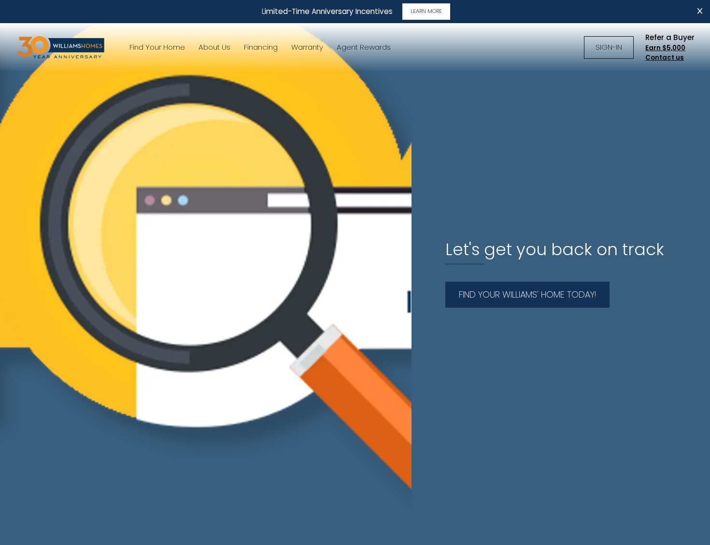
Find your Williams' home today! (527, 294)
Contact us (664, 57)
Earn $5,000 (665, 48)
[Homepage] (61, 47)
